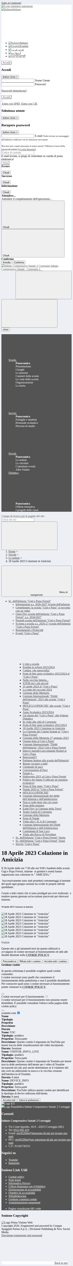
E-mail (38, 135)
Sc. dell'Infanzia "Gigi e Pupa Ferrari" (30, 601)
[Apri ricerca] (44, 285)
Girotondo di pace (33, 766)
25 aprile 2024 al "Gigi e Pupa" (40, 686)
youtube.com (9, 1013)
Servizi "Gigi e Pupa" (28, 844)
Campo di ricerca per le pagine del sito (22, 516)
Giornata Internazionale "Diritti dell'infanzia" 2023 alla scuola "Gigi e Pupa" (44, 699)
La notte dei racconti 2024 (37, 689)
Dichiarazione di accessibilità (25, 1189)
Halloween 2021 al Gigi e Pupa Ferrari (44, 776)
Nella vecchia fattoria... (36, 680)
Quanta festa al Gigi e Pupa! (38, 741)
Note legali (15, 1180)
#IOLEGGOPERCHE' (36, 792)
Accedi (6, 62)
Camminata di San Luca (36, 831)
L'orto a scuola (31, 664)
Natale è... (28, 773)
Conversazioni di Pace (35, 770)
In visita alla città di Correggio (39, 721)
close (5, 329)
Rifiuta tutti (30, 961)
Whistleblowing (17, 1196)
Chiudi (6, 172)
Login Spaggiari (28, 149)
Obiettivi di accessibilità (22, 1192)
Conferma (19, 262)
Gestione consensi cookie (23, 1199)
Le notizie (14, 557)
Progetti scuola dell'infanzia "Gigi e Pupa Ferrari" (43, 620)
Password (40, 84)
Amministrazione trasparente (24, 1202)
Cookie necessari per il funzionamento (23, 996)
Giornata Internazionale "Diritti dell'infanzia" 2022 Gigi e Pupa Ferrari (44, 746)
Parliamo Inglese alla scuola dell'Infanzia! (46, 760)
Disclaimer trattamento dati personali (21, 1235)
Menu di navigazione (49, 593)
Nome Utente (42, 80)
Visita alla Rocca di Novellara (39, 834)
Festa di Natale (31, 818)
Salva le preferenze (29, 1100)
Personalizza (9, 961)
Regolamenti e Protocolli (29, 630)
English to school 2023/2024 (39, 667)
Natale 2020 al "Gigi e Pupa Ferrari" (43, 789)
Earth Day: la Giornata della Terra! (42, 808)
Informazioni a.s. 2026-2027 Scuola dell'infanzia (43, 604)
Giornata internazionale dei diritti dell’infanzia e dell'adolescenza (41, 797)
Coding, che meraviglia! (36, 670)
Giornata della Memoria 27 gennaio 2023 (46, 737)
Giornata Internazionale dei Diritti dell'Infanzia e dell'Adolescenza (41, 826)
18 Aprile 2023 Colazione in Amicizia (44, 728)
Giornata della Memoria (36, 692)
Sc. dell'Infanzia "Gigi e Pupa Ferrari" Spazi (40, 840)
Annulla (6, 262)
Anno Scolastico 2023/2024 (38, 712)
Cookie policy (16, 1176)
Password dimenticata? (14, 90)
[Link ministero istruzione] (17, 6)
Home (12, 551)
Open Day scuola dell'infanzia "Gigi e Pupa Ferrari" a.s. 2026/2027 (40, 615)
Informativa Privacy (20, 1183)
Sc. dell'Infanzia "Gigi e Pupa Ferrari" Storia (40, 837)
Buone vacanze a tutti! (35, 763)
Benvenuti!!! (30, 757)
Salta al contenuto (11, 2)
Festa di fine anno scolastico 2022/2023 (45, 725)
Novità (12, 554)
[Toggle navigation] (29, 313)
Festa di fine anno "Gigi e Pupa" (41, 786)
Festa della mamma (33, 805)
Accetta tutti (55, 961)
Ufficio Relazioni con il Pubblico (27, 1186)
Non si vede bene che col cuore (40, 802)
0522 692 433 (21, 1130)
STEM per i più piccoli (35, 683)
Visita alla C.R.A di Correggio (40, 821)
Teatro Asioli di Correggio (37, 811)
